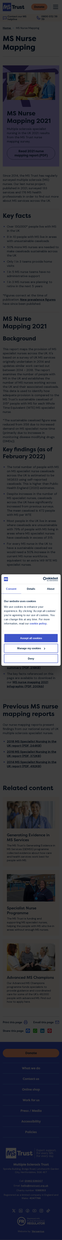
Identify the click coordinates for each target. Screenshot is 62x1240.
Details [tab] (31, 588)
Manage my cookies (29, 648)
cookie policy (38, 623)
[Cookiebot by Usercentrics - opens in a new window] (43, 579)
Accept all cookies (31, 637)
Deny (31, 658)
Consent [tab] (11, 588)
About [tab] (51, 588)
